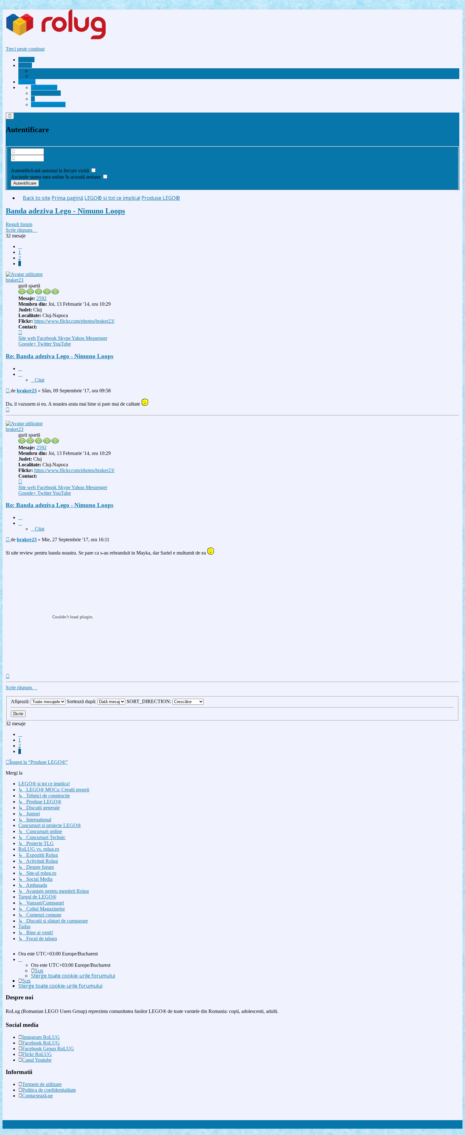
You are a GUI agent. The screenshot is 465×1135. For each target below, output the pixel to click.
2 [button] (19, 258)
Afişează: (21, 701)
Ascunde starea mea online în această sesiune (56, 177)
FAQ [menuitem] (40, 76)
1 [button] (19, 252)
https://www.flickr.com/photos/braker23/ (74, 321)
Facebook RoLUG (41, 1043)
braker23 (14, 280)
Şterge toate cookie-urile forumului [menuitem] (73, 975)
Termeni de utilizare (42, 1084)
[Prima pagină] (68, 38)
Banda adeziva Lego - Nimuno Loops (65, 211)
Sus (39, 970)
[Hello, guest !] (33, 98)
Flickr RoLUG (37, 1054)
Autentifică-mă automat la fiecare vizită (50, 170)
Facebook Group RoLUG (48, 1048)
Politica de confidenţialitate (49, 1090)
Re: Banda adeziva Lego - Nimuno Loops (59, 356)
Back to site (36, 197)
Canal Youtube (37, 1060)
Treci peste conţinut (25, 49)
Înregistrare (17, 143)
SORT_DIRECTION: (149, 701)
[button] (20, 246)
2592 (41, 298)
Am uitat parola (26, 164)
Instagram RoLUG (41, 1037)
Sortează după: (82, 701)
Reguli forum (19, 224)
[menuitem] (58, 70)
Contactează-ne (37, 1095)
